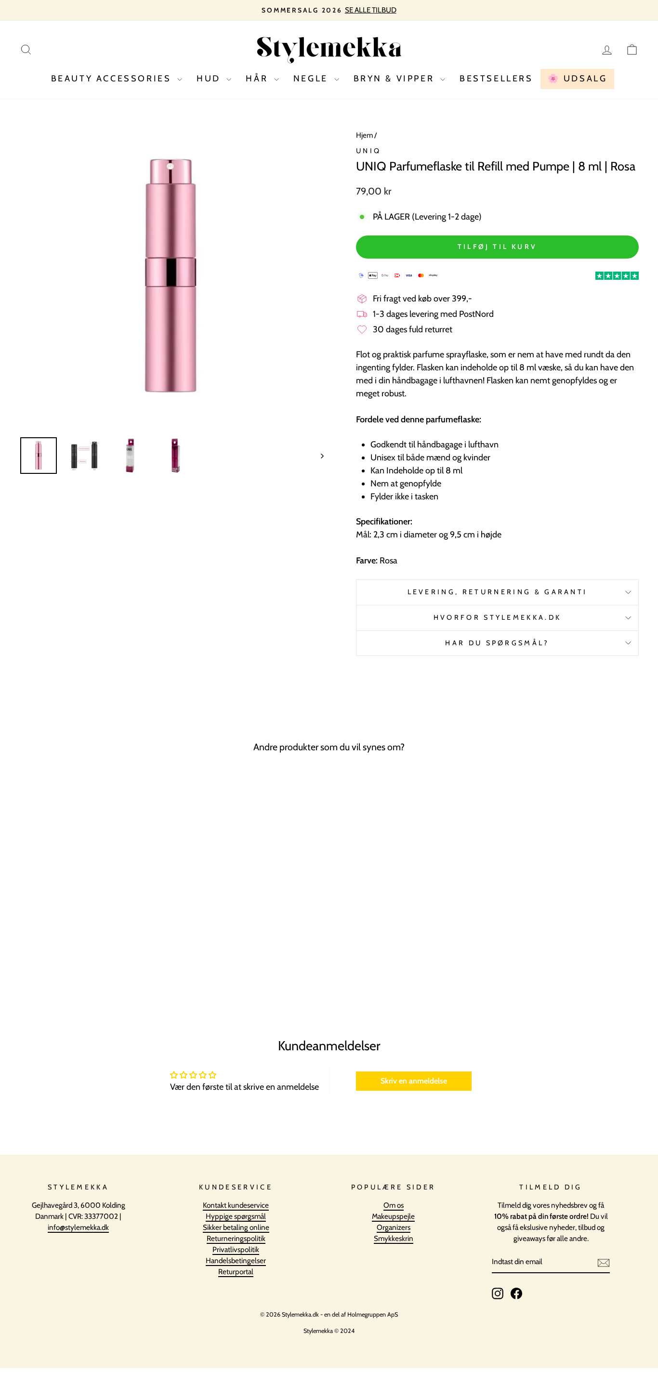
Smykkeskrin (393, 1238)
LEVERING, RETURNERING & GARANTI (498, 592)
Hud (210, 78)
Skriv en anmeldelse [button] (414, 1080)
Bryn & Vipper (396, 78)
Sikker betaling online (236, 1227)
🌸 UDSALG (577, 78)
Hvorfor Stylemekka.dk (498, 617)
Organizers (393, 1227)
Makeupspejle (393, 1216)
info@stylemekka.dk (78, 1227)
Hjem (364, 135)
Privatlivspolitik (235, 1249)
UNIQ (368, 150)
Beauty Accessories (113, 78)
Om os (393, 1205)
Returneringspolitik (236, 1238)
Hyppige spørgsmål (236, 1216)
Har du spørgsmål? (497, 643)
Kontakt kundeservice (236, 1205)
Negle (312, 78)
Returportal (235, 1271)
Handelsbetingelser (236, 1260)
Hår (258, 78)
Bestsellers (496, 78)
